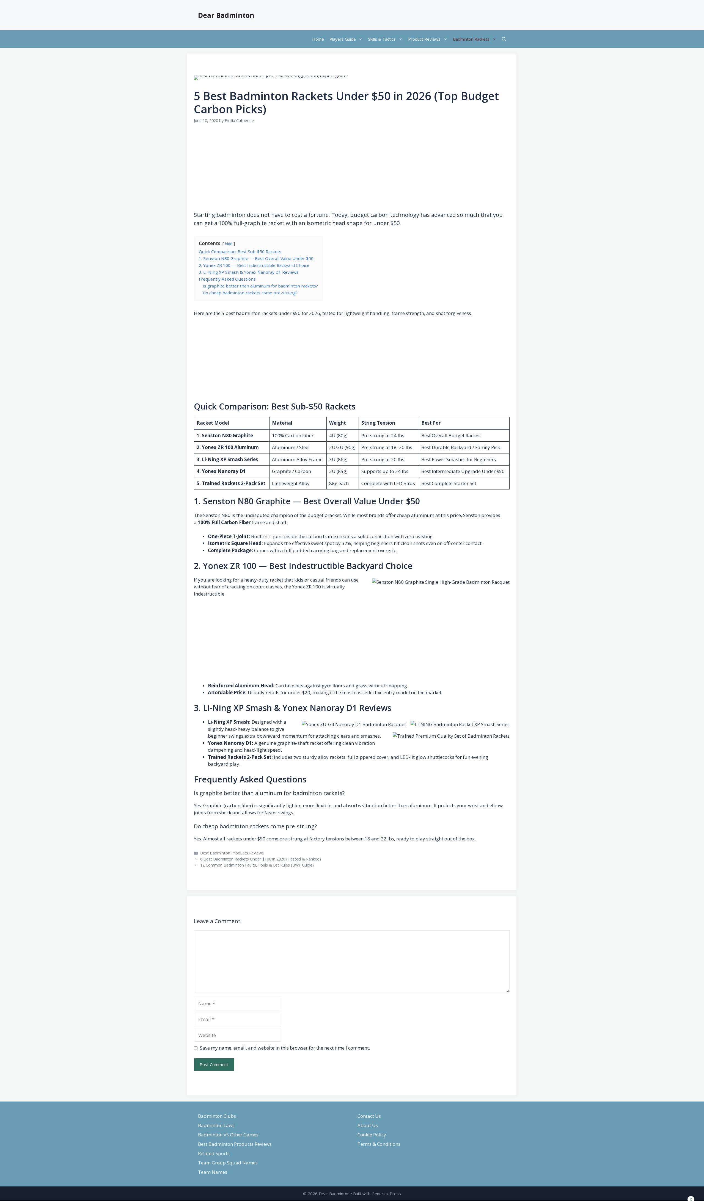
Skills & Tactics (382, 39)
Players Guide (342, 39)
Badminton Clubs (217, 1116)
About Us (368, 1125)
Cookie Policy (372, 1134)
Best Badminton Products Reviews (232, 853)
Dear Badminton (226, 15)
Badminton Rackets (471, 39)
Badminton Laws (216, 1125)
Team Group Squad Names (228, 1163)
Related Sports (214, 1153)
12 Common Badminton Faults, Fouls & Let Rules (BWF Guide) (257, 865)
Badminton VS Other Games (228, 1134)
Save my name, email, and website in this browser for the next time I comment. (285, 1048)
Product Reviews (424, 39)
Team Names (212, 1172)
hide (228, 243)
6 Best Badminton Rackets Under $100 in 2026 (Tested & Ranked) (260, 859)
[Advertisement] (352, 171)
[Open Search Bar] (504, 39)
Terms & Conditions (379, 1144)
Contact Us (369, 1116)
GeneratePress (386, 1193)
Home (318, 39)
